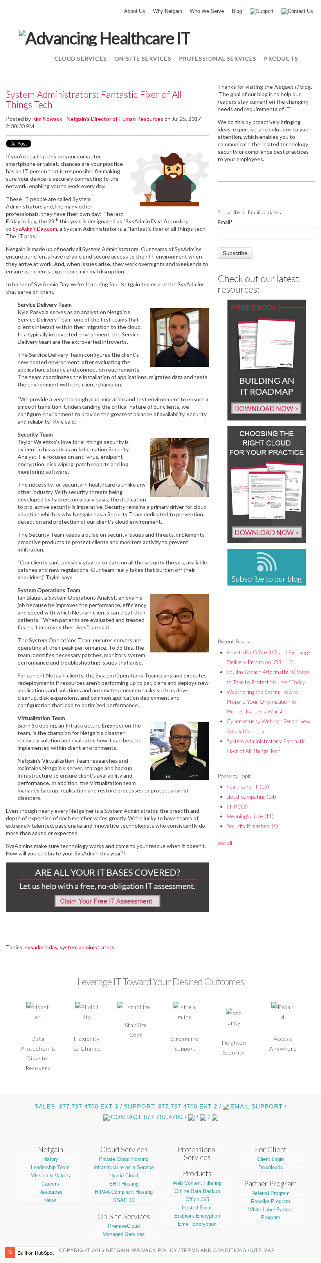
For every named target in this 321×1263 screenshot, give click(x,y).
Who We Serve (207, 11)
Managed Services (124, 1234)
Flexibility (87, 1038)
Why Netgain (167, 11)
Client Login (270, 1159)
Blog (237, 11)
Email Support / (258, 1106)
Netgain (50, 1149)
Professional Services (197, 1153)
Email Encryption (197, 1224)
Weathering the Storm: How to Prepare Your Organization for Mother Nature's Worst (263, 701)
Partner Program (270, 1183)
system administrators (87, 947)
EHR (237, 806)
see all (225, 842)
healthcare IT (248, 786)
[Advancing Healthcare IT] (104, 37)
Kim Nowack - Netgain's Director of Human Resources (97, 118)
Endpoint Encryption (197, 1216)
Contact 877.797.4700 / (149, 1117)
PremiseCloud (124, 1226)
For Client (271, 1149)
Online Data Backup (197, 1191)
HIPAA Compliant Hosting (124, 1192)
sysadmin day (41, 947)
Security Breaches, (252, 826)
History (50, 1159)
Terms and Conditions (214, 1250)
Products (197, 1173)
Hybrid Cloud (123, 1176)
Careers (50, 1184)
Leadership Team (50, 1167)
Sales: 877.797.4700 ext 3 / (78, 1106)
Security (234, 1052)
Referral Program (270, 1193)
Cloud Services (124, 1149)
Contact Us (300, 11)
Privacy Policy (155, 1250)
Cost (135, 1034)
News (50, 1200)
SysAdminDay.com (35, 228)
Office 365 (197, 1199)
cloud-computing (251, 796)
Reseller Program (270, 1201)
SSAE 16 (123, 1200)
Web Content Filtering (197, 1183)
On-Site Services (123, 1216)
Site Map (262, 1250)
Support (265, 11)
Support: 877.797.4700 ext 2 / (172, 1106)
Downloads (270, 1167)
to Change (87, 1048)
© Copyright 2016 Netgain (92, 1250)
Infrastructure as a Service (124, 1167)
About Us (134, 11)
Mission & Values (50, 1176)
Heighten (234, 1042)
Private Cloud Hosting (123, 1159)
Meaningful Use (250, 816)
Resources (50, 1192)
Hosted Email (197, 1208)
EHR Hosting (124, 1184)
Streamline (184, 1038)
